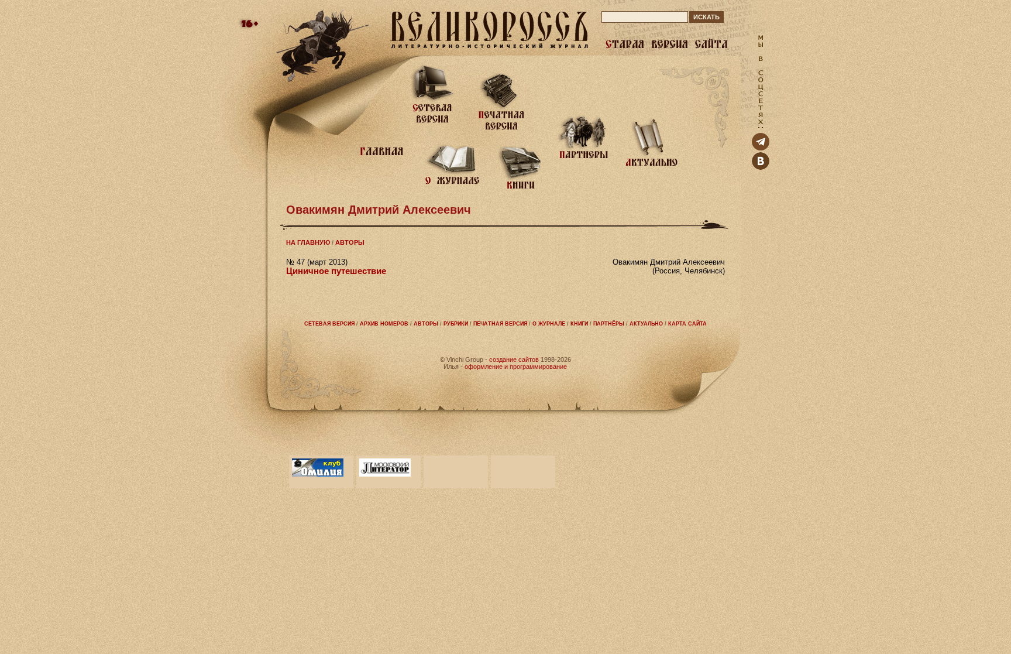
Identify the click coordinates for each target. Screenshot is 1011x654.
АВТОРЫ (349, 242)
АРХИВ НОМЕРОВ (384, 324)
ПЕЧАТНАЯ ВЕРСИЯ (500, 324)
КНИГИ (579, 324)
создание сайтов (514, 359)
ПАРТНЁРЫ (608, 324)
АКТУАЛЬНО (646, 324)
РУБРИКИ (455, 324)
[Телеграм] (760, 147)
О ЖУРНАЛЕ (548, 324)
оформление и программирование (516, 366)
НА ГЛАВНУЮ (308, 242)
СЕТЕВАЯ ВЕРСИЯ (329, 324)
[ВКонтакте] (760, 167)
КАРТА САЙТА (687, 324)
